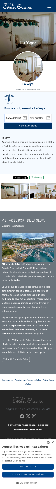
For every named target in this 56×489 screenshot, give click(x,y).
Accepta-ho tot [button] (28, 466)
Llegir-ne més (19, 460)
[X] (28, 417)
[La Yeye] (15, 191)
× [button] (52, 442)
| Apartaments (6, 380)
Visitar (23, 220)
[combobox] (48, 442)
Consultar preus (28, 125)
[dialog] (28, 464)
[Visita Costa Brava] (16, 6)
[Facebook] (22, 417)
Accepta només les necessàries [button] (28, 474)
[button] (52, 192)
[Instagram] (34, 417)
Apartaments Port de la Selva (28, 380)
